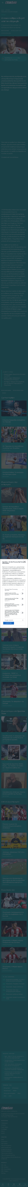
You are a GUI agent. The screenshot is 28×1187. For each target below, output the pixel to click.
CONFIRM (9, 623)
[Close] (24, 562)
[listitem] (14, 590)
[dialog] (14, 593)
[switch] (22, 593)
